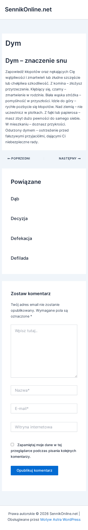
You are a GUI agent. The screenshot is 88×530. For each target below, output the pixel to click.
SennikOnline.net (28, 9)
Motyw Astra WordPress (60, 519)
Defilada (19, 258)
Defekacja (21, 238)
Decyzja (19, 218)
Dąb (15, 198)
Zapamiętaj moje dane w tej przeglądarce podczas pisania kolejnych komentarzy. (43, 451)
